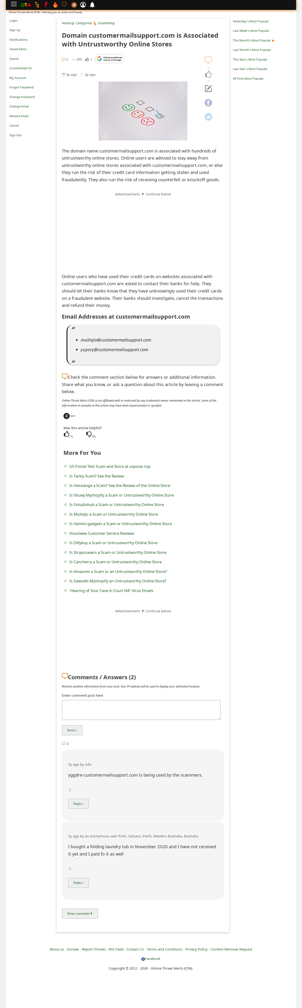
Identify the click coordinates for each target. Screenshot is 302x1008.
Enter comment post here (82, 695)
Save (72, 415)
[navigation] (208, 74)
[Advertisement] (143, 230)
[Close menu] (11, 141)
